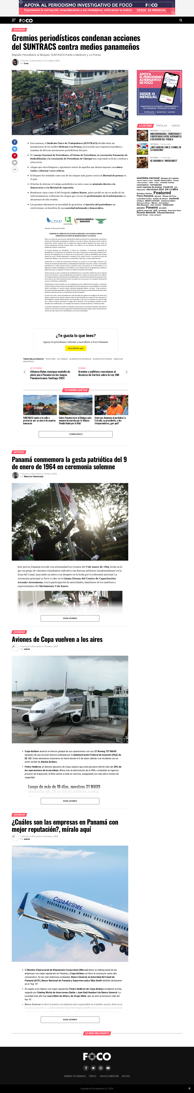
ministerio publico (168, 201)
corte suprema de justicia (149, 187)
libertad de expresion (80, 359)
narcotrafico (164, 203)
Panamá (152, 207)
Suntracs (29, 362)
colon (151, 182)
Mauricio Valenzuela (33, 476)
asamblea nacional (148, 178)
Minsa (154, 203)
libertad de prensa (103, 359)
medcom (119, 359)
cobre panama (142, 182)
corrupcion (156, 185)
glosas (158, 196)
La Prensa (63, 359)
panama (141, 208)
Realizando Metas (174, 210)
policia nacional (144, 211)
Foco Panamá (145, 196)
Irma (26, 63)
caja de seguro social (145, 180)
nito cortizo (155, 205)
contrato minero (167, 183)
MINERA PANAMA (152, 201)
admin (27, 649)
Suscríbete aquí (76, 348)
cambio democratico (163, 180)
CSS (175, 187)
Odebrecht (168, 205)
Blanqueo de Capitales (170, 178)
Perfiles (92, 1076)
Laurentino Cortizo (144, 199)
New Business (143, 205)
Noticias (126, 1076)
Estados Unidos (144, 194)
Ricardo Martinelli (146, 212)
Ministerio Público (143, 203)
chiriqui (176, 180)
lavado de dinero (160, 199)
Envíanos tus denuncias (75, 1076)
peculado (162, 208)
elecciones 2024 (155, 189)
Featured (51, 359)
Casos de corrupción (109, 1076)
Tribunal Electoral (165, 213)
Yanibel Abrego (142, 215)
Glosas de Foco (169, 196)
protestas (162, 211)
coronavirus (143, 185)
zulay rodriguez (155, 215)
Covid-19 (168, 187)
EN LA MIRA (171, 189)
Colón (156, 182)
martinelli (174, 198)
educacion (141, 190)
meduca (140, 201)
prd (155, 210)
